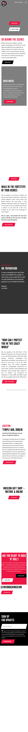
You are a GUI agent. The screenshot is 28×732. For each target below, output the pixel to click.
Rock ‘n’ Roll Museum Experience (10, 675)
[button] (26, 2)
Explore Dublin (5, 685)
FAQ (2, 695)
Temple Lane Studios (16, 726)
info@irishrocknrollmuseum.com (9, 656)
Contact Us (4, 703)
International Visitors (6, 683)
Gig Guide (4, 697)
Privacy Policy (10, 632)
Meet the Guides (5, 677)
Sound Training (5, 700)
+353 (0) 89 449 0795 (7, 659)
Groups (3, 680)
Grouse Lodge (5, 728)
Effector (22, 714)
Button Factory (14, 728)
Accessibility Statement (10, 714)
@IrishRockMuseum (11, 587)
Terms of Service (9, 718)
